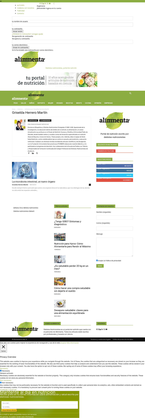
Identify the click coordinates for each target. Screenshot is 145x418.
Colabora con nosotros (25, 8)
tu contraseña (17, 29)
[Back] (54, 3)
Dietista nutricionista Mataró (23, 211)
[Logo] (20, 99)
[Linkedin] (44, 3)
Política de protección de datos (123, 339)
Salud (23, 103)
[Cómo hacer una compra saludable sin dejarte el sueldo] (72, 281)
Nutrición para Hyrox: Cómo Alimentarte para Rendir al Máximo (72, 245)
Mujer (50, 103)
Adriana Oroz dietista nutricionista (25, 208)
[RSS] (45, 3)
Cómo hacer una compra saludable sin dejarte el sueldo (72, 289)
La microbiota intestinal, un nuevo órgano (33, 181)
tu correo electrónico (19, 45)
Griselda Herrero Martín (20, 184)
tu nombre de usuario (20, 21)
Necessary (6, 371)
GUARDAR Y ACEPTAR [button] (8, 390)
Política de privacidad (113, 260)
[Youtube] (49, 3)
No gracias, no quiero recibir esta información (17, 417)
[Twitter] (47, 3)
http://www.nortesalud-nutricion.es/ (38, 124)
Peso (16, 103)
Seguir (129, 170)
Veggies (59, 103)
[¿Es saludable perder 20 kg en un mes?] (72, 259)
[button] (130, 94)
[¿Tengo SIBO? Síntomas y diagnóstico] (72, 215)
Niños (31, 103)
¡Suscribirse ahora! (9, 410)
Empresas (108, 103)
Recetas (69, 103)
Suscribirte (127, 180)
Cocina (88, 103)
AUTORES (20, 5)
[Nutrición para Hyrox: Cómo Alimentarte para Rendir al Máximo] (72, 237)
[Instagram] (42, 3)
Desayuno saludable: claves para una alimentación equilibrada (71, 311)
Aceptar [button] (63, 343)
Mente (79, 103)
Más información (73, 343)
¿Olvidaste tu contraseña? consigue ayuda (27, 34)
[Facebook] (40, 3)
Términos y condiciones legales (101, 339)
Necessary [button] (4, 368)
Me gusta (127, 166)
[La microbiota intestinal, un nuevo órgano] (51, 170)
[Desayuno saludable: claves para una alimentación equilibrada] (72, 304)
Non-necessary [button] (5, 380)
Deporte (41, 103)
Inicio (13, 109)
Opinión (97, 103)
